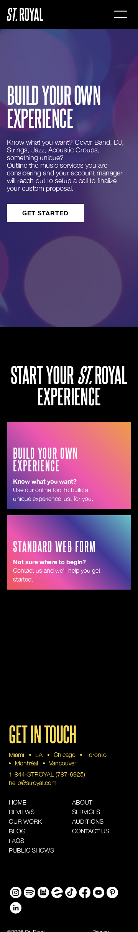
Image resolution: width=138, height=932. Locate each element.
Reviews (21, 811)
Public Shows (31, 850)
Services (86, 811)
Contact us (90, 831)
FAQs (16, 840)
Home (17, 802)
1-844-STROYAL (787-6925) (47, 774)
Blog (17, 831)
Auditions (88, 821)
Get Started (45, 212)
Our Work (25, 821)
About (82, 802)
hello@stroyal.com (32, 782)
